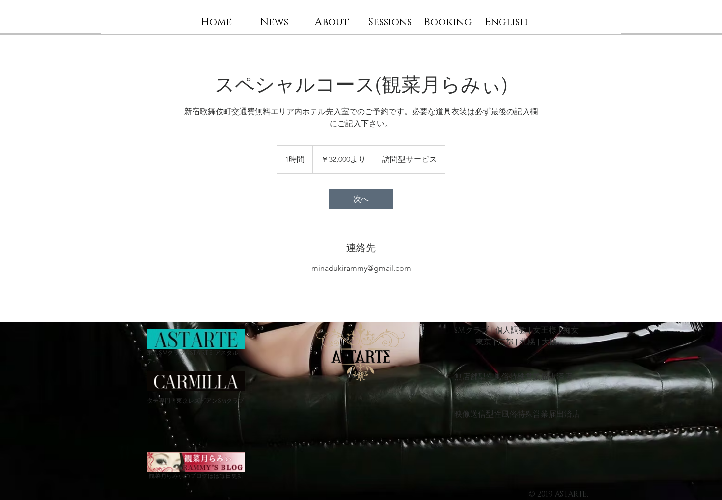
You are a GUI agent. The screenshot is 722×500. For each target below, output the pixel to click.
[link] (361, 199)
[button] (332, 25)
